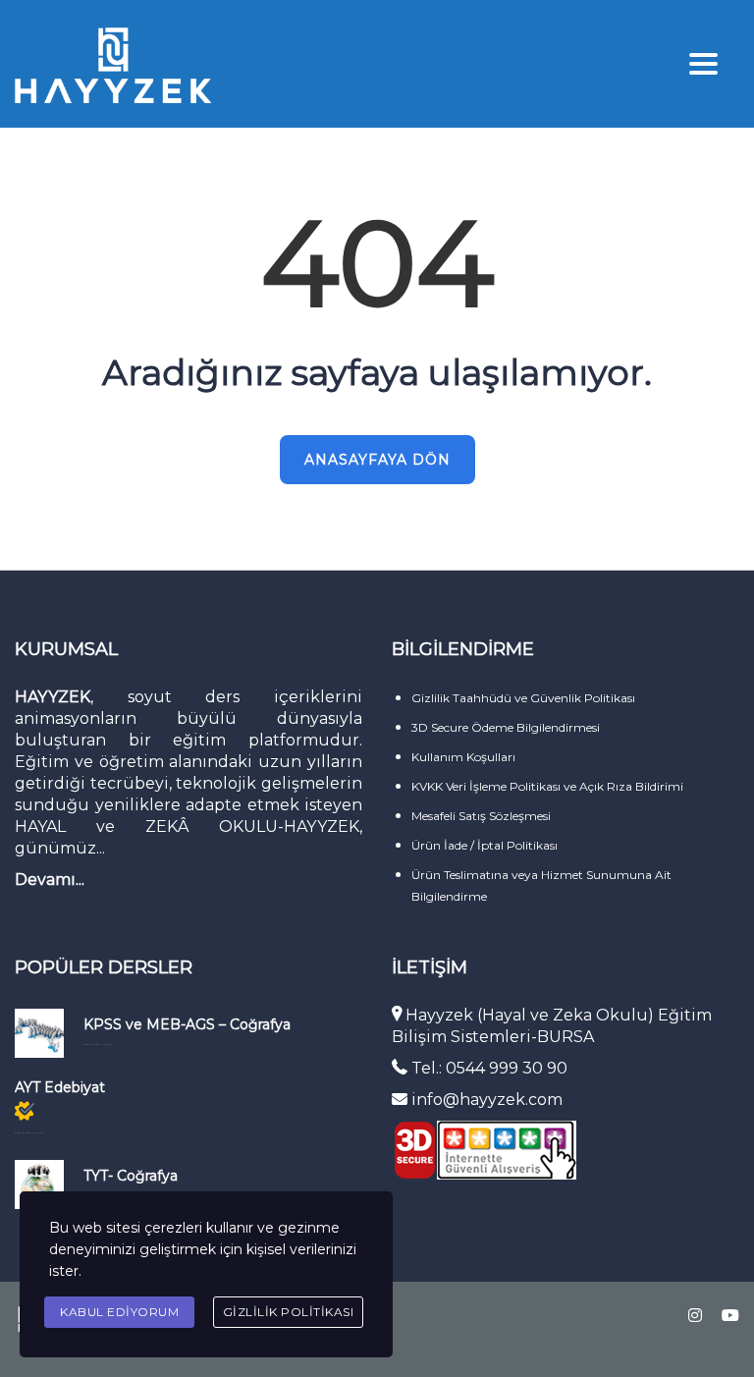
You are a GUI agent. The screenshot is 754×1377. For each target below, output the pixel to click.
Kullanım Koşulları (463, 756)
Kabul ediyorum (119, 1311)
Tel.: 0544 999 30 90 (489, 1068)
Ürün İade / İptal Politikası (484, 845)
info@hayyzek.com (485, 1099)
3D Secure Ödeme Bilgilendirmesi (505, 727)
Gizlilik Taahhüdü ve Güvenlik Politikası (523, 697)
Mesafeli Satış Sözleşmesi (481, 815)
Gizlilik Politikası (288, 1311)
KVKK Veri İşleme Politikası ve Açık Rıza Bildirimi (547, 786)
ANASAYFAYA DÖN (377, 459)
